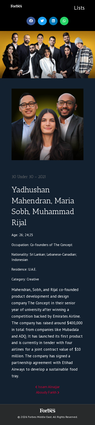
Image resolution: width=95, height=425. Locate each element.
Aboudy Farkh (46, 392)
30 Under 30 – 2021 (29, 176)
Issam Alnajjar (48, 386)
